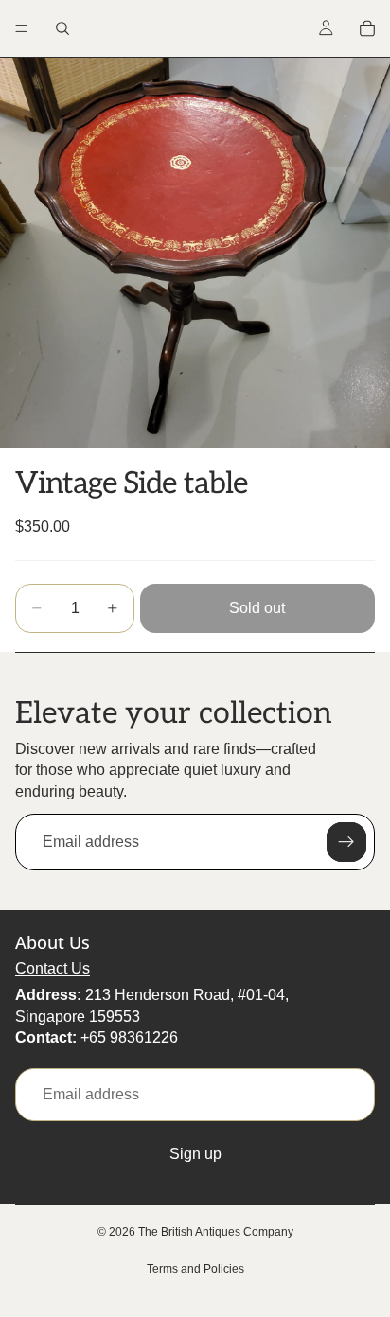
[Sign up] (346, 842)
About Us (52, 942)
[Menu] (22, 28)
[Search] (62, 28)
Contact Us (52, 968)
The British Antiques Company (215, 1231)
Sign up (195, 1154)
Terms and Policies (195, 1268)
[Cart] (367, 28)
